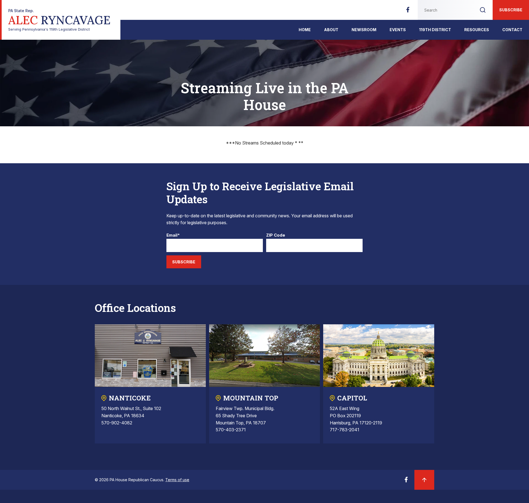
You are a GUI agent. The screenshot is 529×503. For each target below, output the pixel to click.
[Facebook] (407, 11)
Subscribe (510, 9)
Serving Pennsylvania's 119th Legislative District (59, 20)
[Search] (483, 10)
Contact (512, 29)
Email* (173, 235)
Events (398, 29)
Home (305, 29)
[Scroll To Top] (424, 480)
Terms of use (177, 479)
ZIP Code (275, 235)
